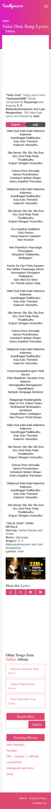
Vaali (5, 21)
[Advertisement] (25, 64)
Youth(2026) (14, 762)
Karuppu (11, 750)
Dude (9, 774)
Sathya (10, 31)
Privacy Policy (38, 798)
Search (36, 724)
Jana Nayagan (15, 744)
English (15, 124)
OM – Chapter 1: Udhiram (22, 756)
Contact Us (40, 803)
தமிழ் (35, 124)
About (23, 798)
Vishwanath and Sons (20, 768)
